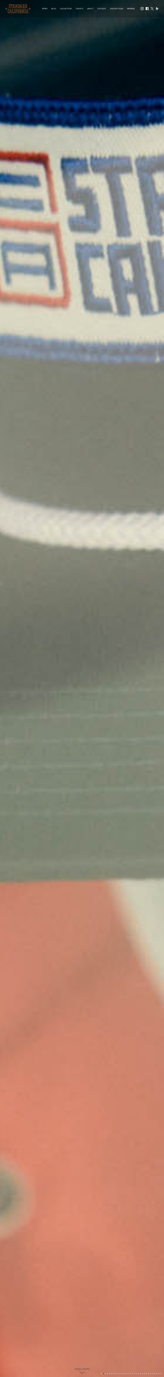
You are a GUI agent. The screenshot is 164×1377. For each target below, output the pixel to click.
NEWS (44, 8)
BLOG (53, 8)
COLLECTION (66, 8)
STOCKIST (101, 8)
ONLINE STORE (116, 8)
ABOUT (90, 8)
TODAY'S (79, 8)
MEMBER (131, 8)
